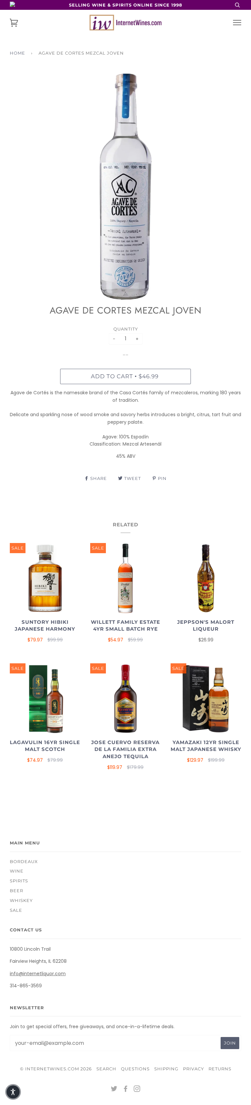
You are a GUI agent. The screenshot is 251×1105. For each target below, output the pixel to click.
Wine (17, 871)
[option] (125, 186)
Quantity (125, 329)
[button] (13, 1092)
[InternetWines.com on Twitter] (114, 1089)
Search (106, 1068)
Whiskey (21, 900)
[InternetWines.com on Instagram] (137, 1089)
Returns (220, 1068)
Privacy (193, 1068)
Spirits (19, 880)
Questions (135, 1068)
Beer (16, 890)
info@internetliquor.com (38, 973)
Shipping (166, 1068)
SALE (16, 910)
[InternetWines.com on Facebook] (125, 1089)
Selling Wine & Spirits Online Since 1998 (125, 5)
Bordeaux (24, 861)
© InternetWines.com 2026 (56, 1068)
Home (17, 53)
